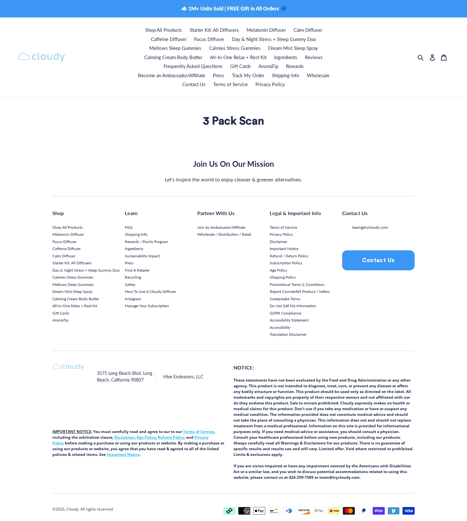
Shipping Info (136, 234)
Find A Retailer (137, 270)
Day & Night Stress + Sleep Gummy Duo (86, 270)
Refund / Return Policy (289, 256)
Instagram (133, 298)
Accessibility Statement (289, 320)
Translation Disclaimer (288, 334)
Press (129, 262)
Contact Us (378, 260)
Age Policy (278, 270)
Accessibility (280, 327)
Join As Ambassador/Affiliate (221, 227)
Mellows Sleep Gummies (72, 284)
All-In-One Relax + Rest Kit (74, 305)
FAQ (128, 227)
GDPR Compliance (285, 313)
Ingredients (134, 248)
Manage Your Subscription (147, 305)
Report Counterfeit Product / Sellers (300, 291)
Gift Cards (60, 313)
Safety (130, 284)
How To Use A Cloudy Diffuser (150, 291)
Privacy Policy (281, 234)
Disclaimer (278, 241)
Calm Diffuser (63, 256)
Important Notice (284, 248)
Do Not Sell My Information (293, 305)
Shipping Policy (283, 277)
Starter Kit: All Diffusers (71, 262)
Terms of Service (283, 227)
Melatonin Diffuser (68, 234)
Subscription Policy (286, 262)
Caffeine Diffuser (66, 248)
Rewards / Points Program (146, 241)
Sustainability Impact (142, 256)
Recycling (133, 277)
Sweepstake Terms (285, 298)
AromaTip (60, 320)
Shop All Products (67, 227)
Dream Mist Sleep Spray (72, 291)
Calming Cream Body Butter (75, 298)
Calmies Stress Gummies (72, 277)
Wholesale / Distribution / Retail (224, 234)
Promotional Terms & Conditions (297, 284)
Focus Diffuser (64, 241)
